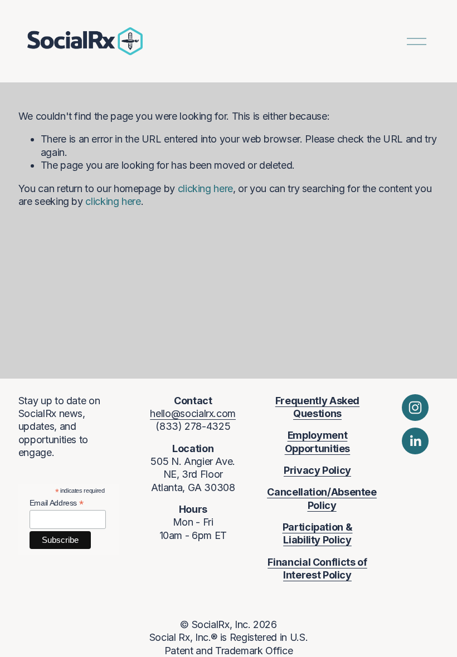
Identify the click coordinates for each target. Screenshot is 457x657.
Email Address (57, 503)
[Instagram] (415, 407)
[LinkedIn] (415, 441)
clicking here (205, 188)
